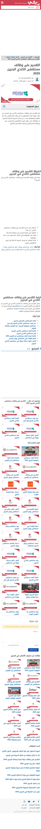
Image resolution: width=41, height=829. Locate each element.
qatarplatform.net (17, 306)
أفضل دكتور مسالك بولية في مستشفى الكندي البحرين (20, 342)
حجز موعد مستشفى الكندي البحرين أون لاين (21, 323)
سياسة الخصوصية (34, 805)
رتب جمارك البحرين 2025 (31, 783)
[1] (34, 180)
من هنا (28, 230)
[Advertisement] (20, 33)
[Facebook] (38, 801)
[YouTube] (29, 801)
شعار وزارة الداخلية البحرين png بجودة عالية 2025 (22, 779)
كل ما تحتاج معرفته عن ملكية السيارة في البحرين (23, 755)
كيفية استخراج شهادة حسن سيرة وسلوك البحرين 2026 (22, 769)
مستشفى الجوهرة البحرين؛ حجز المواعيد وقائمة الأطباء (20, 327)
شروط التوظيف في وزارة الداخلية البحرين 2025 (23, 775)
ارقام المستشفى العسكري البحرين (25, 320)
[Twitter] (33, 801)
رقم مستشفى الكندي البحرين (26, 333)
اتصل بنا (24, 808)
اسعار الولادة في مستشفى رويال (12, 249)
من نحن (24, 805)
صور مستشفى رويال (10, 247)
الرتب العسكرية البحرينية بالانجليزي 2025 (26, 787)
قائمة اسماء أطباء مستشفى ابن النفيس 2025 (21, 336)
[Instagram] (24, 801)
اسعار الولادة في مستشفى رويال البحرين (22, 338)
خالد (19, 78)
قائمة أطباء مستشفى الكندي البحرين (24, 331)
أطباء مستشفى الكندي (32, 249)
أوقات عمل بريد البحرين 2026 (30, 763)
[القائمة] (2, 3)
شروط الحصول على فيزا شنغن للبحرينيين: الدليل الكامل (21, 751)
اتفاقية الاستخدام (34, 808)
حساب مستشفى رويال (26, 247)
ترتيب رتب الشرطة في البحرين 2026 (27, 791)
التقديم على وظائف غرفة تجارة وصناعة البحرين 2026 (21, 759)
